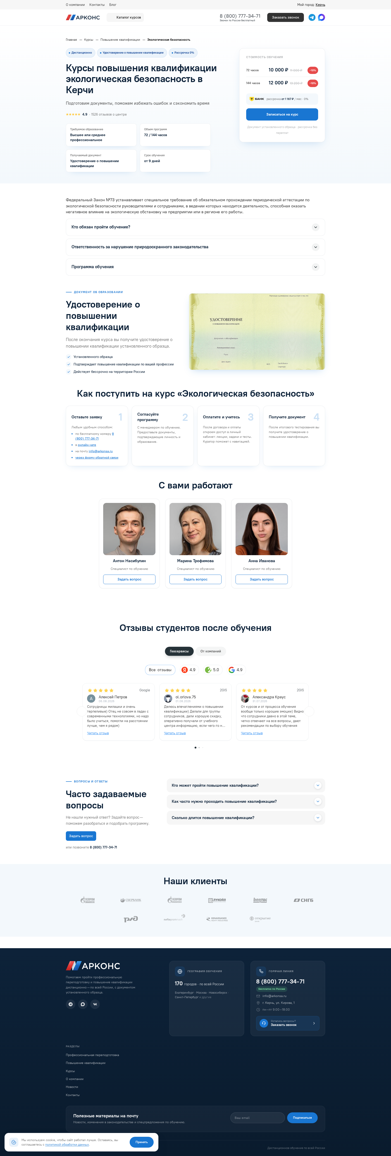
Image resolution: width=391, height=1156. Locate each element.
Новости (72, 1087)
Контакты (97, 5)
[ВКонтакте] (95, 1004)
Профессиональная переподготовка (92, 1055)
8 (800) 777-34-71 (240, 16)
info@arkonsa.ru (101, 451)
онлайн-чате (87, 445)
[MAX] (83, 1004)
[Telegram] (70, 1004)
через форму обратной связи (96, 458)
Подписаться (302, 1118)
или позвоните (91, 847)
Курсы (70, 1071)
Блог (112, 5)
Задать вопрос (129, 579)
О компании (75, 5)
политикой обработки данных (67, 1144)
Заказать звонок (285, 17)
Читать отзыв (98, 733)
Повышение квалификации (85, 1063)
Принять (142, 1142)
